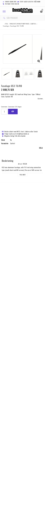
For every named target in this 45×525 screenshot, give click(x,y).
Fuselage (6, 26)
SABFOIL (33, 24)
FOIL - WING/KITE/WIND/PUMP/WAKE (17, 24)
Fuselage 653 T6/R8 (17, 26)
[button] (39, 61)
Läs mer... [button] (41, 99)
